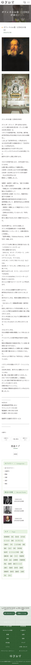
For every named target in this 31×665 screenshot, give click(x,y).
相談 (6, 483)
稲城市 (9, 563)
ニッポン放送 (17, 544)
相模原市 (6, 571)
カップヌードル (19, 540)
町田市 (10, 567)
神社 (5, 563)
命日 (14, 548)
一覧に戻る (15, 439)
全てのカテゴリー (9, 468)
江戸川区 (23, 536)
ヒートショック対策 (14, 552)
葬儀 (6, 474)
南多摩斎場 (6, 536)
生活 (10, 560)
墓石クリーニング (17, 563)
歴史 (11, 556)
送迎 (6, 480)
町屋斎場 (22, 556)
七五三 (9, 548)
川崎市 (22, 571)
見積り (5, 567)
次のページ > (25, 439)
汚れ (5, 575)
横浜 (5, 548)
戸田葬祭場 (22, 560)
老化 (12, 536)
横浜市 (17, 571)
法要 (6, 477)
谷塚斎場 (15, 560)
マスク (16, 556)
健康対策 (6, 556)
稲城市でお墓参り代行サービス (11, 418)
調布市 (11, 571)
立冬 (11, 544)
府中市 (16, 567)
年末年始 (20, 548)
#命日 (15, 454)
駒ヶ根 (17, 536)
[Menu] (28, 2)
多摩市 (21, 567)
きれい (9, 575)
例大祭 (5, 560)
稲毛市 (5, 552)
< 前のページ (6, 439)
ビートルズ (6, 540)
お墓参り (4, 432)
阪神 (12, 540)
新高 (24, 544)
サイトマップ (23, 651)
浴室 (22, 552)
